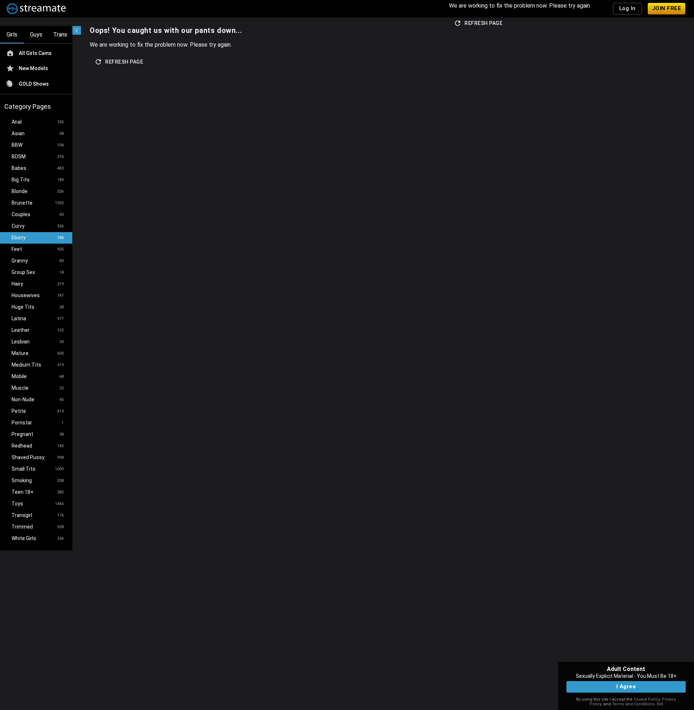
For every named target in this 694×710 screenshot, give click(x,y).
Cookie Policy (647, 699)
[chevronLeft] (76, 30)
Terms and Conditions (633, 704)
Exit (660, 704)
